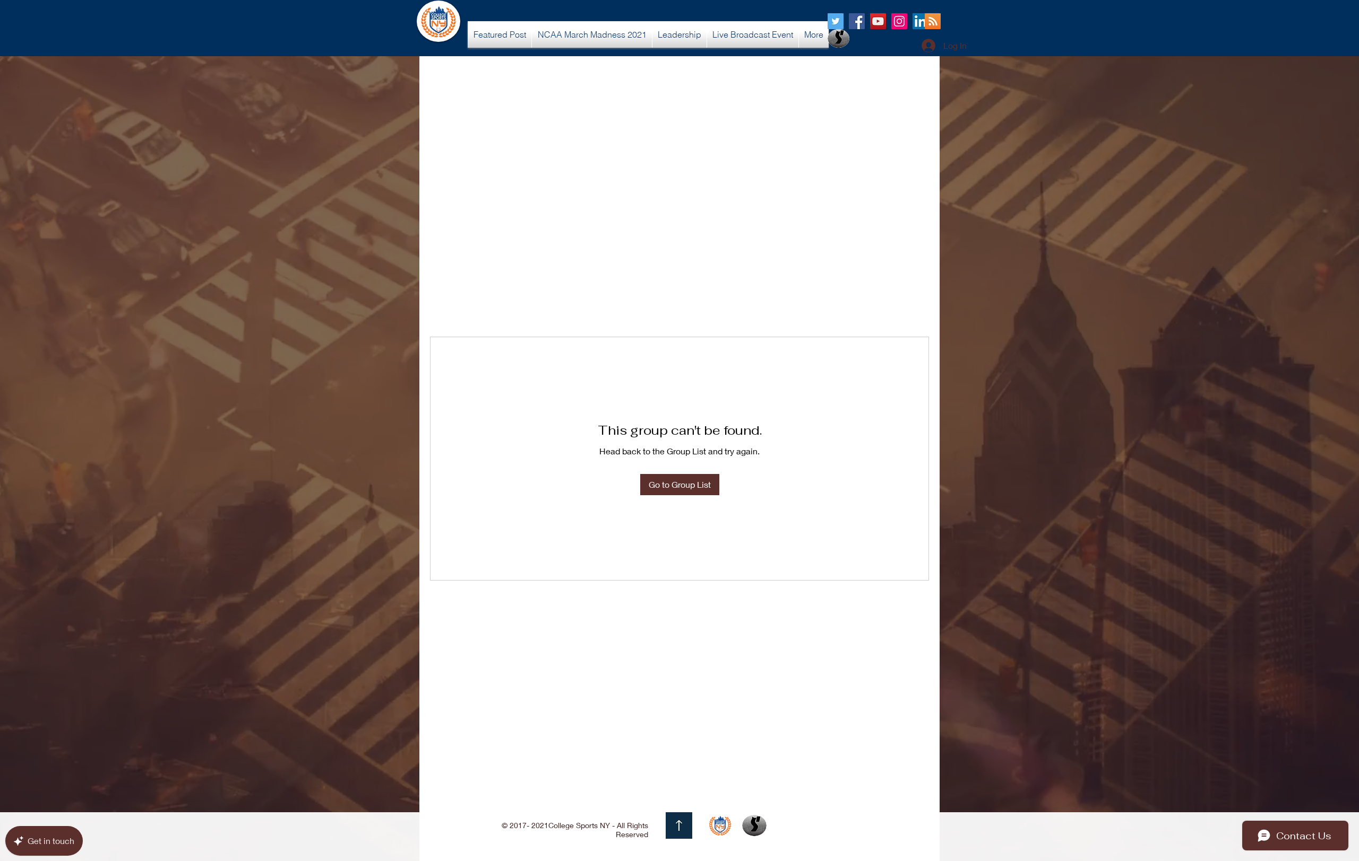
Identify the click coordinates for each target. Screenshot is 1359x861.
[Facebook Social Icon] (857, 21)
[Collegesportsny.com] (836, 21)
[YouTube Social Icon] (878, 21)
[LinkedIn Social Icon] (920, 21)
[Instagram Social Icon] (899, 21)
